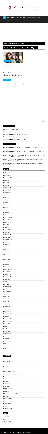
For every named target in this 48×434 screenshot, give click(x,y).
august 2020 (7, 294)
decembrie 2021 (8, 269)
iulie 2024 (6, 200)
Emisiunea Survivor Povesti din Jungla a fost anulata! (16, 137)
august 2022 (7, 249)
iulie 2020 (6, 296)
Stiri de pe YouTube (21, 17)
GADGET (6, 376)
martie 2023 (7, 232)
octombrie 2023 (8, 215)
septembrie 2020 (8, 291)
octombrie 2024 (8, 195)
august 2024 (7, 197)
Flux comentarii (7, 421)
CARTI (5, 366)
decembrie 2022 (8, 239)
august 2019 (7, 323)
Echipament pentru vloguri (10, 371)
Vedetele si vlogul (32, 17)
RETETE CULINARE (8, 388)
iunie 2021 (6, 284)
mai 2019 (6, 328)
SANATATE (6, 391)
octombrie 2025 (8, 177)
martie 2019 (7, 331)
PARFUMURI (6, 386)
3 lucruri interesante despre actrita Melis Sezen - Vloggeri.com (18, 159)
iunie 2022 (6, 254)
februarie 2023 (7, 234)
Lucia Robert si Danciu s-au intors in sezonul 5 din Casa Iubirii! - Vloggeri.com (21, 155)
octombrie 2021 (8, 274)
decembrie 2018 (8, 338)
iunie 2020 (6, 299)
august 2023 (7, 220)
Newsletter (22, 21)
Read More (7, 79)
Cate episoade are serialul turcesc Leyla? (13, 132)
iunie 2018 (6, 346)
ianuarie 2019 (7, 336)
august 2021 (7, 279)
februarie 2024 (7, 205)
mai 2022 (6, 257)
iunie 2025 (6, 182)
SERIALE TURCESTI (10, 17)
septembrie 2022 (8, 247)
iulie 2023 (6, 222)
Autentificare (7, 416)
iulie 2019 (6, 326)
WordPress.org (7, 424)
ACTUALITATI (7, 361)
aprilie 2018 (6, 351)
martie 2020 (7, 306)
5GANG (6, 359)
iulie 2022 (6, 252)
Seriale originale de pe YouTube (11, 393)
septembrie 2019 (8, 321)
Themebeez (27, 432)
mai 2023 (6, 227)
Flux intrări (6, 419)
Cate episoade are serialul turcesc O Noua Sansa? (15, 139)
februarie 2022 (7, 264)
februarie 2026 (7, 173)
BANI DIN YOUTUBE (8, 364)
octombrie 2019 (8, 319)
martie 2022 (7, 262)
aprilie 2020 (7, 304)
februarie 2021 (7, 286)
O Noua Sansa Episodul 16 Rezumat (12, 129)
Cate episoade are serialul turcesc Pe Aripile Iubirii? (16, 163)
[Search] (43, 121)
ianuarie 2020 (7, 311)
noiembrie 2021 (7, 272)
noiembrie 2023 (8, 212)
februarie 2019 (7, 333)
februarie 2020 (7, 309)
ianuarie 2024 (7, 207)
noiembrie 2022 (8, 242)
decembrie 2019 (8, 314)
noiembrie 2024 (8, 192)
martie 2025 (7, 185)
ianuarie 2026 (7, 175)
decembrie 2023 (8, 210)
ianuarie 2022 (7, 267)
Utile (39, 17)
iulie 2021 (6, 281)
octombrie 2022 (8, 244)
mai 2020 (6, 301)
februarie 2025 (7, 187)
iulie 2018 (6, 343)
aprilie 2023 (7, 229)
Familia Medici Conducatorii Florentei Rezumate (15, 374)
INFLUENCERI (7, 381)
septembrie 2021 (8, 276)
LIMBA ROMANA (7, 384)
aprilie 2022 (7, 259)
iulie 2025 (6, 180)
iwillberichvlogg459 (17, 69)
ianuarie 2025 (7, 190)
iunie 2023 (6, 225)
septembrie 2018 (8, 341)
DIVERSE (6, 369)
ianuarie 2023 (7, 237)
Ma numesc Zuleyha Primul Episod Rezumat (12, 66)
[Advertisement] (24, 32)
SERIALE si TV (7, 396)
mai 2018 (6, 348)
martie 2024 (7, 202)
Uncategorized (7, 403)
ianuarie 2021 (7, 289)
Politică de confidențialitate (10, 21)
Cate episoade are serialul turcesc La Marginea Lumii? (16, 134)
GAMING (6, 379)
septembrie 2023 (8, 217)
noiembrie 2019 (7, 316)
